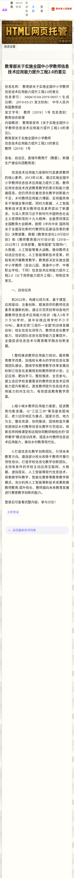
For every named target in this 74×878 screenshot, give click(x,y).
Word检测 (19, 4)
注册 (33, 8)
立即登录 (13, 512)
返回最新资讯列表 (24, 530)
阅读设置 (9, 46)
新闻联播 (27, 8)
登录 (41, 8)
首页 (11, 4)
